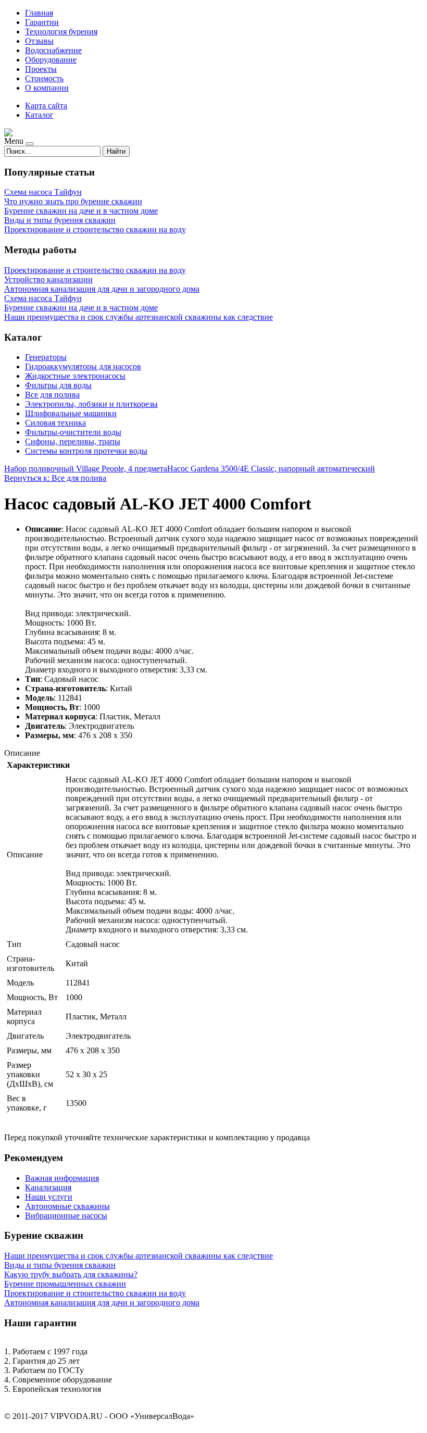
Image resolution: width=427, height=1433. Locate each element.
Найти (116, 151)
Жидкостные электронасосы (75, 375)
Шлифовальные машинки (71, 413)
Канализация (48, 1187)
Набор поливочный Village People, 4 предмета (85, 468)
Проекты (41, 69)
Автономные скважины (67, 1206)
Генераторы (46, 357)
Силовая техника (55, 422)
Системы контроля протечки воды (86, 450)
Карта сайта (46, 105)
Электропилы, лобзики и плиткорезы (91, 404)
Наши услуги (48, 1196)
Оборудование (51, 59)
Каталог (39, 114)
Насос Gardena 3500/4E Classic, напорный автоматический (271, 468)
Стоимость (44, 78)
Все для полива (52, 394)
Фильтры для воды (58, 385)
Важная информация (62, 1178)
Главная (39, 12)
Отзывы (39, 40)
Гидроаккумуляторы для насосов (83, 366)
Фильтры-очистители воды (73, 432)
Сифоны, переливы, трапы (72, 441)
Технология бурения (61, 31)
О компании (47, 87)
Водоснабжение (53, 50)
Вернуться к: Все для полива (55, 477)
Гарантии (42, 22)
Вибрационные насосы (66, 1215)
